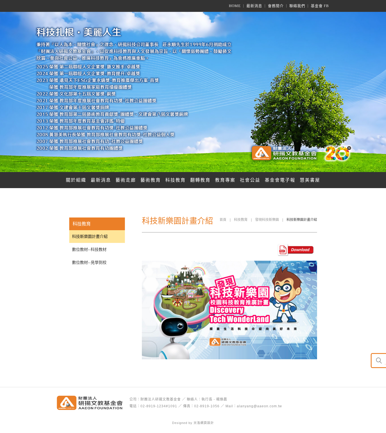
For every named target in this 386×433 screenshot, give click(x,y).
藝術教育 (150, 180)
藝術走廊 (126, 180)
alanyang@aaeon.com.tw (259, 406)
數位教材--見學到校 (89, 262)
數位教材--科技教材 (89, 249)
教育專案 (225, 180)
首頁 (223, 220)
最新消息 (101, 180)
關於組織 (76, 180)
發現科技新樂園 (267, 220)
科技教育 (175, 180)
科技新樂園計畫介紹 (90, 236)
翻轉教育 (200, 180)
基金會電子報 (280, 180)
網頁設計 (207, 423)
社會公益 (250, 180)
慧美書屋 (310, 180)
